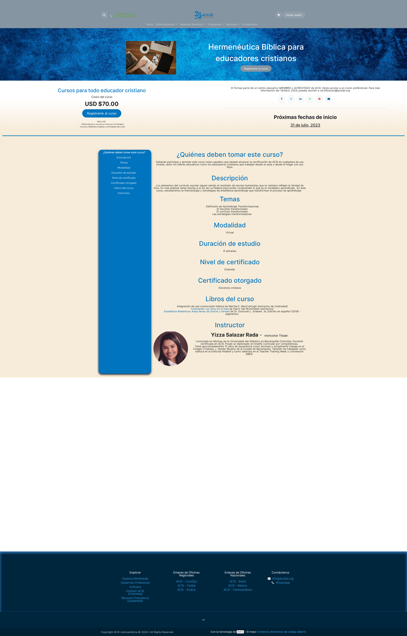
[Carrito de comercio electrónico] (278, 15)
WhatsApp (283, 578)
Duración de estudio (123, 172)
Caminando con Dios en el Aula (210, 308)
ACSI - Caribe (186, 580)
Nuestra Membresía (135, 573)
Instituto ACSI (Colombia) (135, 587)
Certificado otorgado (124, 182)
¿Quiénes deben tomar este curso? (124, 152)
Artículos (135, 582)
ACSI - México (237, 580)
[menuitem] (149, 24)
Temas (124, 162)
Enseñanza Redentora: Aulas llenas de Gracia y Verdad (197, 311)
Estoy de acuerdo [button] (296, 631)
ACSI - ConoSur (186, 576)
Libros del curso (124, 188)
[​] (282, 99)
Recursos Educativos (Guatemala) (135, 594)
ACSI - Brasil (238, 576)
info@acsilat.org (282, 573)
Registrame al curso (256, 68)
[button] (104, 15)
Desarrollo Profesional (135, 578)
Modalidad (123, 167)
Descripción (124, 157)
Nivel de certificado (124, 177)
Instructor (124, 193)
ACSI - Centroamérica (238, 585)
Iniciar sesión (294, 15)
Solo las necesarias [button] (274, 631)
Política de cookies (222, 630)
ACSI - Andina (186, 585)
